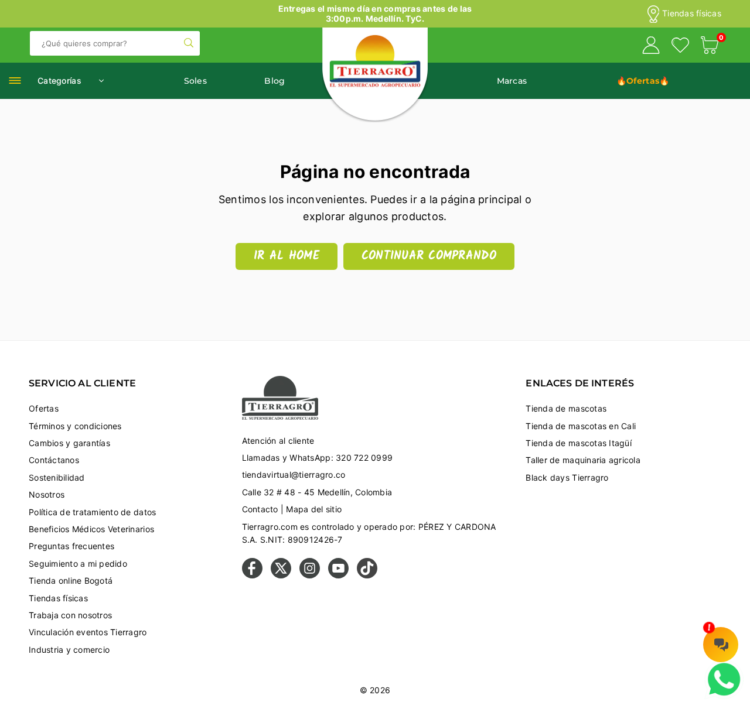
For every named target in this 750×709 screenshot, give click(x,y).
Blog (274, 81)
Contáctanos (54, 460)
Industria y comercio (69, 650)
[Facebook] (252, 575)
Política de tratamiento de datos (92, 512)
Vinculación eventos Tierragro (88, 632)
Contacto (260, 509)
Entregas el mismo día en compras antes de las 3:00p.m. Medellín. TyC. (375, 13)
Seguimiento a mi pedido (78, 563)
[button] (709, 46)
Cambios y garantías (69, 443)
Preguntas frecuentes (71, 546)
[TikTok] (367, 575)
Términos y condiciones (75, 426)
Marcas (512, 81)
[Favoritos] (680, 46)
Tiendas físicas (691, 13)
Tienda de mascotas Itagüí (579, 443)
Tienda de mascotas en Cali (581, 426)
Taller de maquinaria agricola (583, 460)
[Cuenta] (651, 46)
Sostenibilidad (57, 477)
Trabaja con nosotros (70, 615)
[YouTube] (338, 575)
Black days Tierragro (567, 477)
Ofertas (44, 408)
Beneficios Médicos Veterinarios (91, 529)
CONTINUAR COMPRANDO (429, 256)
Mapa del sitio (314, 509)
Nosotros (46, 494)
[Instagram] (309, 575)
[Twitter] (281, 575)
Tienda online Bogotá (70, 580)
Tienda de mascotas (566, 408)
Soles (195, 81)
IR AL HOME (286, 256)
